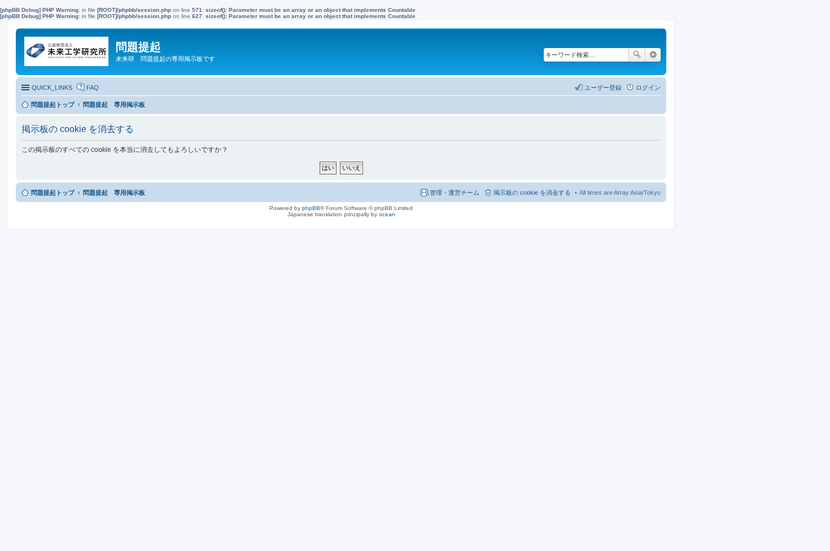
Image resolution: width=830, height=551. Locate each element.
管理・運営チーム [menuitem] (454, 192)
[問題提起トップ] (67, 48)
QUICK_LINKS (52, 87)
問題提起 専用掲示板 (114, 192)
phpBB (311, 208)
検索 (636, 55)
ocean (387, 214)
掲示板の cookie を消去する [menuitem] (532, 192)
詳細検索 (653, 55)
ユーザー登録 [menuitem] (603, 87)
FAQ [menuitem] (92, 87)
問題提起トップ (53, 192)
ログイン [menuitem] (648, 87)
